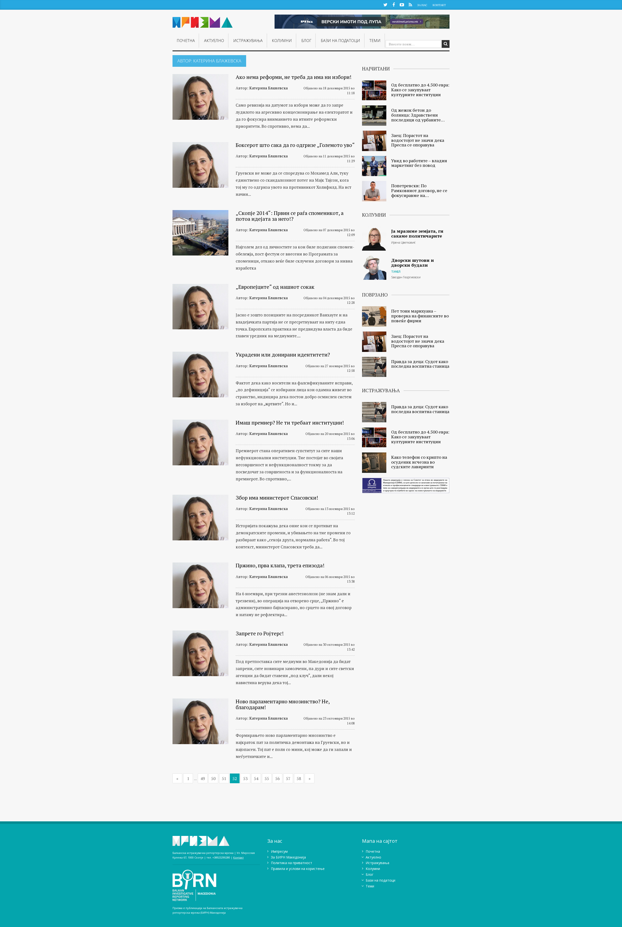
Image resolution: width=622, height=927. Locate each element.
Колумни (282, 40)
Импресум (279, 851)
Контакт (439, 5)
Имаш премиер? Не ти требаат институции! (290, 422)
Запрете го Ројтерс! (260, 633)
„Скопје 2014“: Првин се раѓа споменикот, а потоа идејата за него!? (290, 215)
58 (299, 778)
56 (277, 778)
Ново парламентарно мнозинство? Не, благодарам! (282, 704)
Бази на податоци (340, 40)
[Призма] (202, 20)
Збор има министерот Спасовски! (277, 497)
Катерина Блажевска (268, 88)
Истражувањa (248, 40)
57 (288, 778)
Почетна (186, 40)
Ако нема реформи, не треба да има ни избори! (294, 76)
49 (202, 778)
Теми (374, 40)
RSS (410, 4)
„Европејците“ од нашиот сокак (275, 286)
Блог (306, 40)
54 (256, 778)
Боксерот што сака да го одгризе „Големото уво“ (295, 144)
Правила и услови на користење (298, 868)
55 (267, 778)
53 (245, 778)
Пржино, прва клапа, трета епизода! (280, 565)
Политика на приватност (291, 862)
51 (224, 778)
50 (213, 778)
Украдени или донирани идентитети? (283, 354)
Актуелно (214, 40)
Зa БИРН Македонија (288, 857)
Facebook (393, 4)
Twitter (385, 4)
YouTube (402, 4)
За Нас (422, 5)
